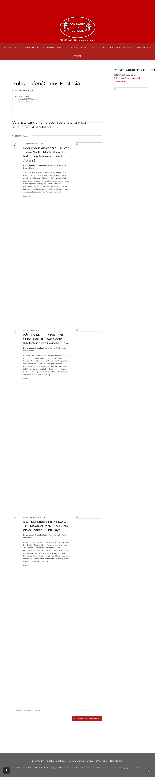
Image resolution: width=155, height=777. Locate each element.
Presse (77, 56)
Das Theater (116, 761)
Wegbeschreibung (26, 102)
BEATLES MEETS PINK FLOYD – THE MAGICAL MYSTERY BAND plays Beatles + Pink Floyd (45, 526)
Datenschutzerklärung (81, 761)
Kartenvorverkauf (121, 47)
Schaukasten (79, 47)
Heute (26, 127)
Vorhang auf (11, 47)
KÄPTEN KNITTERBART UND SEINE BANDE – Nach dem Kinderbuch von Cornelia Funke (46, 339)
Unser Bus (101, 761)
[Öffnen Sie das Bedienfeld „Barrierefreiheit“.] (6, 770)
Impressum (38, 761)
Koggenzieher (45, 47)
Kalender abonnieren (85, 719)
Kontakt (102, 47)
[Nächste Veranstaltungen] (18, 127)
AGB (92, 47)
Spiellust (62, 47)
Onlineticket (143, 47)
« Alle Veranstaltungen (23, 90)
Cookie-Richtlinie (56, 761)
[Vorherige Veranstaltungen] (13, 127)
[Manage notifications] (148, 771)
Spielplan (28, 47)
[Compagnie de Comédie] (77, 28)
